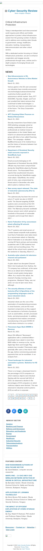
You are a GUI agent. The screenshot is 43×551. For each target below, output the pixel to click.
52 (21, 395)
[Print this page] (25, 413)
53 (25, 395)
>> (33, 398)
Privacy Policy (25, 547)
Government (11, 436)
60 (21, 398)
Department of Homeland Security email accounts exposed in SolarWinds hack (21, 152)
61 (24, 398)
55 (32, 395)
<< (10, 395)
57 (10, 398)
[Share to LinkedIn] (20, 413)
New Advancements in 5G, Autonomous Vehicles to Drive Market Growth (22, 78)
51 (17, 395)
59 (17, 398)
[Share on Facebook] (8, 413)
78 (29, 398)
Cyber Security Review (22, 10)
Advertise (31, 527)
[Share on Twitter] (14, 413)
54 (28, 395)
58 (13, 398)
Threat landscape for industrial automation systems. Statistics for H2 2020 (22, 362)
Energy (9, 434)
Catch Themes (26, 549)
